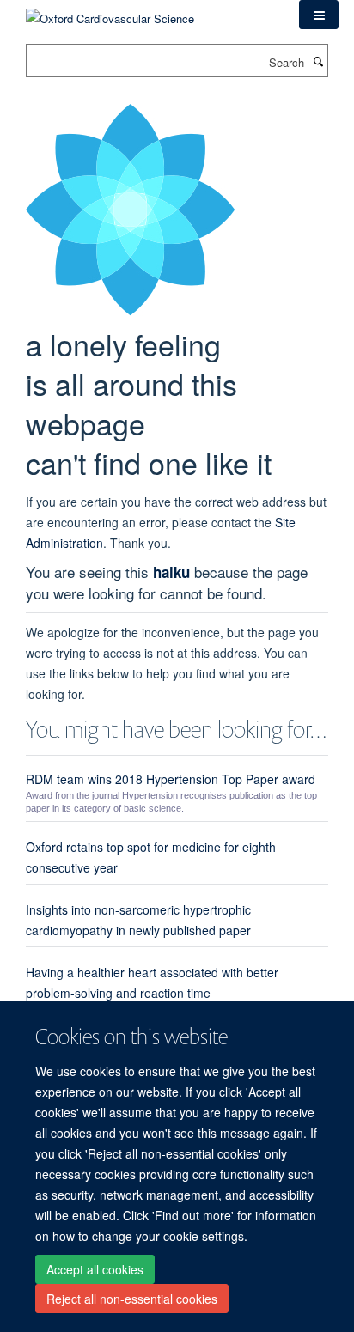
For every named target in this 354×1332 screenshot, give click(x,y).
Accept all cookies (94, 1269)
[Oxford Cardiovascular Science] (110, 12)
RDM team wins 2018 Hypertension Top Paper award (170, 779)
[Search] (317, 61)
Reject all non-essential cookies (131, 1298)
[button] (319, 14)
